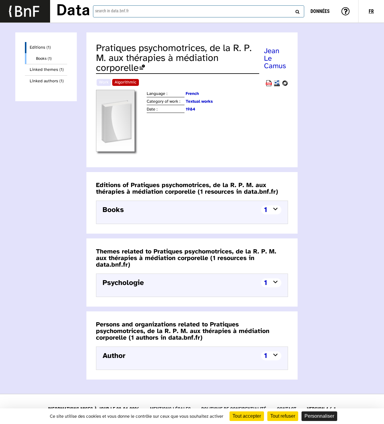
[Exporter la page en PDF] (269, 85)
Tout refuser (282, 416)
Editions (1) (40, 47)
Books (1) (44, 58)
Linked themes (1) (47, 70)
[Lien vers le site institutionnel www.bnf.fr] (25, 11)
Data (73, 11)
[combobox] (198, 11)
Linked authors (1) (47, 81)
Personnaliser (319, 416)
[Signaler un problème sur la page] (142, 68)
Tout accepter (246, 416)
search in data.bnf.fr (112, 10)
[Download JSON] (285, 85)
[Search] (297, 11)
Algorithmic (125, 82)
